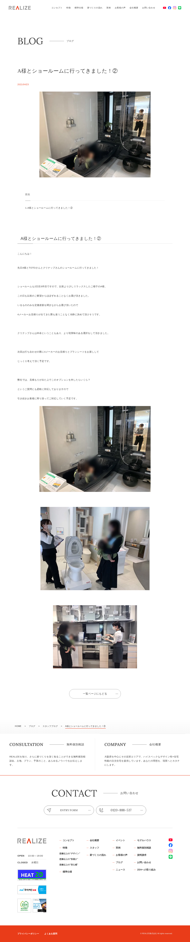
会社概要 (134, 8)
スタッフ (94, 847)
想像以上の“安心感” (68, 865)
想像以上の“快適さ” (68, 859)
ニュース (120, 869)
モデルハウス (144, 840)
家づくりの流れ (94, 8)
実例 (108, 8)
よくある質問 (50, 934)
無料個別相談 (144, 847)
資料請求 (141, 855)
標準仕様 (79, 8)
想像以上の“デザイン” (69, 853)
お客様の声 (120, 8)
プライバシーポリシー (28, 934)
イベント (120, 840)
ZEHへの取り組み (146, 869)
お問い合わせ (148, 8)
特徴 (68, 8)
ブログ (119, 862)
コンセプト (56, 8)
